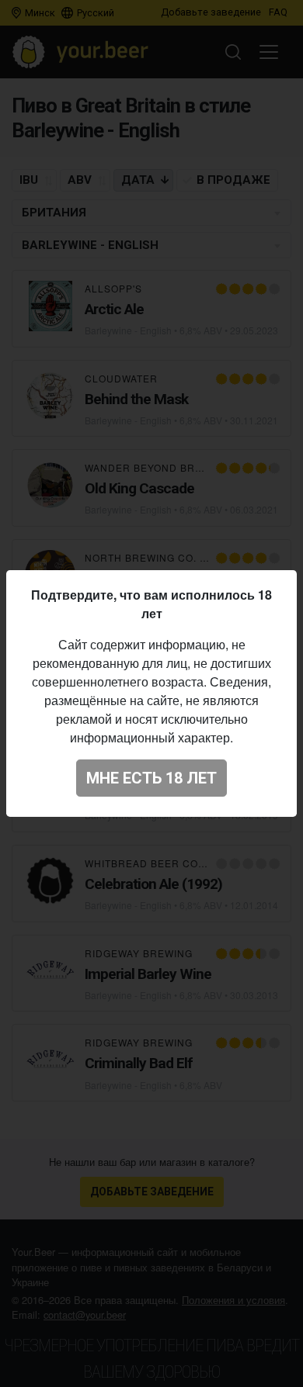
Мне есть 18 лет (151, 778)
